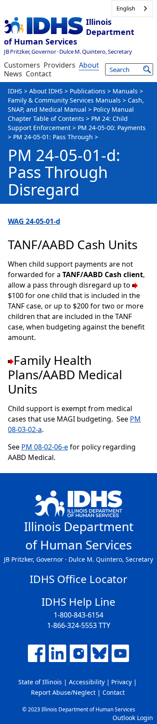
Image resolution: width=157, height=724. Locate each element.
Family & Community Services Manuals (64, 100)
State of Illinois (40, 682)
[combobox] (132, 8)
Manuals (125, 91)
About (89, 65)
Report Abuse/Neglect (63, 692)
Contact (38, 74)
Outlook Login (133, 718)
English (125, 8)
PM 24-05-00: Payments (112, 128)
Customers (22, 65)
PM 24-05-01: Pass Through (53, 137)
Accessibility (87, 682)
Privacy (121, 682)
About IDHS (46, 91)
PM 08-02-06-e (44, 447)
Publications (88, 91)
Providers (59, 65)
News (13, 74)
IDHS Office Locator (78, 579)
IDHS (15, 91)
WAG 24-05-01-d (34, 221)
